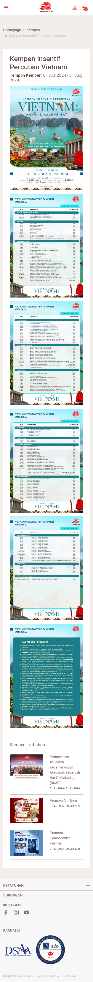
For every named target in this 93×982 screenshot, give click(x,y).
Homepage (12, 30)
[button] (7, 7)
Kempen (33, 30)
